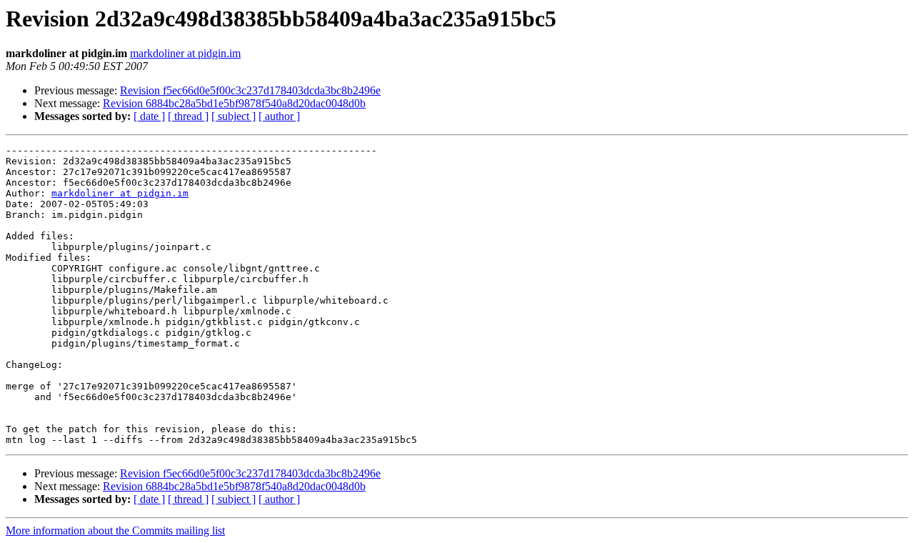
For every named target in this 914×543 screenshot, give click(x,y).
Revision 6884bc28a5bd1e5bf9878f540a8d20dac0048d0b (234, 103)
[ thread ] (188, 116)
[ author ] (279, 116)
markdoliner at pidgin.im (185, 53)
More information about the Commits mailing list (115, 530)
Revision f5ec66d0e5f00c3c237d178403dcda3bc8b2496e (250, 90)
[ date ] (149, 116)
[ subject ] (233, 116)
